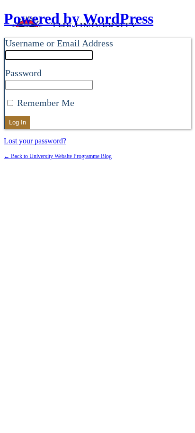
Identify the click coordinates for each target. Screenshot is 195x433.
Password (23, 73)
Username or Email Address (59, 43)
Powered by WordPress (78, 18)
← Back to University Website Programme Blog (58, 156)
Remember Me (44, 102)
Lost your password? (35, 141)
